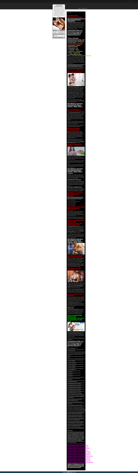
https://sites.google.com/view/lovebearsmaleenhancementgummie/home (77, 351)
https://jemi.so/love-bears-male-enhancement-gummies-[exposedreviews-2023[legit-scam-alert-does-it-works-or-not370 (76, 405)
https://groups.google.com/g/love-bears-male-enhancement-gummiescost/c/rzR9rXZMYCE (75, 365)
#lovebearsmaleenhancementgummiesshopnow (79, 460)
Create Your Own (129, 1)
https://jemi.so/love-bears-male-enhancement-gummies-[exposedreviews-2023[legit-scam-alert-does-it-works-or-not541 (76, 394)
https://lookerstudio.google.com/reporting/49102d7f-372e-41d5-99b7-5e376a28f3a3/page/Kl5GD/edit (75, 381)
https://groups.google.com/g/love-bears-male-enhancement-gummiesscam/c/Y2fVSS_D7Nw (75, 362)
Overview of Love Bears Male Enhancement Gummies (75, 71)
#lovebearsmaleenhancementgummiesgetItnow (78, 457)
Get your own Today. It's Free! (69, 472)
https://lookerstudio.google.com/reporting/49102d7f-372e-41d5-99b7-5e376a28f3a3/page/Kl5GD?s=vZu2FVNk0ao (75, 383)
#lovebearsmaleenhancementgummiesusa (77, 450)
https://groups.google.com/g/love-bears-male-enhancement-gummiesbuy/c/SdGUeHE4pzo (75, 369)
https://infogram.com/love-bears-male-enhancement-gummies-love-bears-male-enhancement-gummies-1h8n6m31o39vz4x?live (75, 428)
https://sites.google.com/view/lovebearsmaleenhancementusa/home (76, 353)
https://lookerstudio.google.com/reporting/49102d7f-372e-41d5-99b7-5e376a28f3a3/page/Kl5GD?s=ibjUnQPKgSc (75, 390)
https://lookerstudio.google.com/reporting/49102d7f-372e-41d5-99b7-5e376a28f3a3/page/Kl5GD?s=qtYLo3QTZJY (75, 387)
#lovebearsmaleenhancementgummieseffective (78, 454)
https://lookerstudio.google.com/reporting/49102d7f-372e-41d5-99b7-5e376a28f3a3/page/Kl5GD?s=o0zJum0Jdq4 (75, 392)
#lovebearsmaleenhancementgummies (76, 443)
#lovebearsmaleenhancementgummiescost (77, 445)
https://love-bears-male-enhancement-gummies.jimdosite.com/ (75, 377)
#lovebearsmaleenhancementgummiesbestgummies (80, 456)
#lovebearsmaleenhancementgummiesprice (78, 447)
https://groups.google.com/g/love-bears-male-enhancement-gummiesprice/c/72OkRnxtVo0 (75, 367)
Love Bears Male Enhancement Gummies (75, 32)
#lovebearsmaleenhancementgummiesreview (78, 448)
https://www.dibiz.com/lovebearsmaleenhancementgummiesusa (75, 408)
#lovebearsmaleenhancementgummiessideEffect (79, 453)
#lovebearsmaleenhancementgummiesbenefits (78, 451)
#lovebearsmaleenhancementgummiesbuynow (78, 459)
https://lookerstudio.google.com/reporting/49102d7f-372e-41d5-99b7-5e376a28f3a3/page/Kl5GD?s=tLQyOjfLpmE (75, 385)
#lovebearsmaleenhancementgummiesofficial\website (80, 462)
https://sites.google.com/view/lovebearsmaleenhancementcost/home (76, 358)
